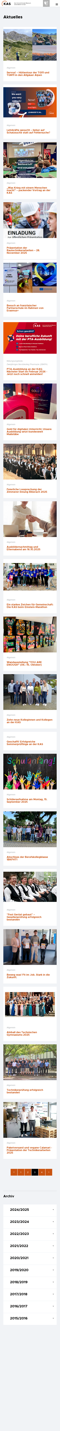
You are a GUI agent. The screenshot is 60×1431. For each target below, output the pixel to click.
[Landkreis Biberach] (46, 3)
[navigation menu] (56, 4)
